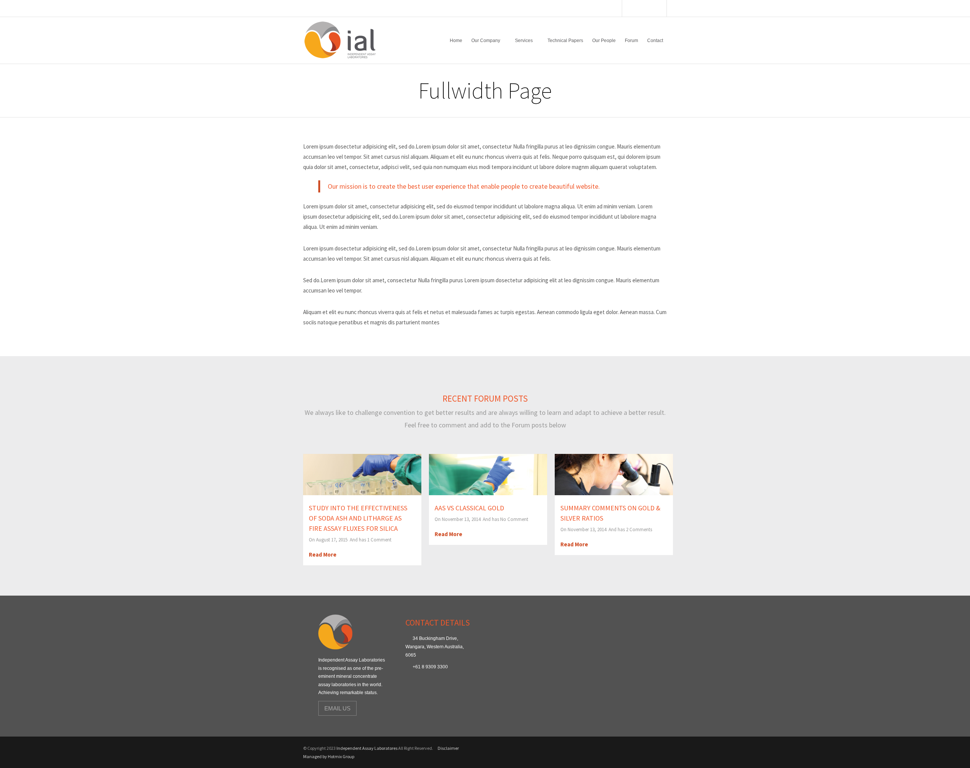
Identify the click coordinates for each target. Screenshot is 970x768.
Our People (604, 40)
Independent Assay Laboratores (366, 748)
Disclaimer (448, 748)
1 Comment (379, 540)
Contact (655, 40)
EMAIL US (337, 708)
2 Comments (639, 529)
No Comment (514, 519)
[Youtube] (641, 9)
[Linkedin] (660, 9)
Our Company (485, 40)
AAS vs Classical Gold (469, 508)
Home (456, 40)
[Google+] (651, 9)
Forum (631, 40)
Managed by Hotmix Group (328, 756)
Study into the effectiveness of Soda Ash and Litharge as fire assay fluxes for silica (358, 518)
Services (524, 40)
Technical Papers (565, 40)
